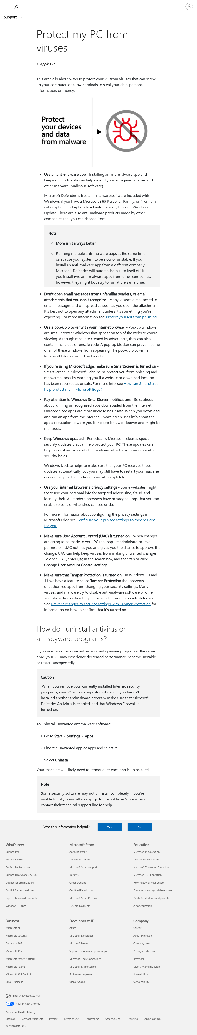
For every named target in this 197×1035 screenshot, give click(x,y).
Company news (142, 943)
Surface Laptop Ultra (18, 867)
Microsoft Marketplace (82, 966)
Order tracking (77, 882)
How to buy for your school (148, 882)
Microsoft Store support (83, 867)
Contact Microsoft (32, 1019)
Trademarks (92, 1019)
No (139, 826)
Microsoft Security (16, 935)
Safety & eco (112, 1019)
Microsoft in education (146, 852)
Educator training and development (153, 890)
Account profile (78, 852)
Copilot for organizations (20, 882)
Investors (138, 959)
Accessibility (140, 974)
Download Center (79, 859)
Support (11, 16)
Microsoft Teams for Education (151, 867)
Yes (110, 826)
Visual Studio (77, 982)
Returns (74, 875)
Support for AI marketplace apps (88, 951)
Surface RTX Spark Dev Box (21, 875)
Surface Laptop (14, 859)
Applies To (47, 63)
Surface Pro (12, 852)
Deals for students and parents (151, 898)
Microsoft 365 (14, 951)
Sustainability (141, 982)
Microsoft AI (13, 928)
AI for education (142, 905)
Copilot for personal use (20, 890)
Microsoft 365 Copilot (18, 974)
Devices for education (146, 859)
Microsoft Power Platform (20, 959)
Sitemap (10, 1019)
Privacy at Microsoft (144, 951)
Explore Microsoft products (21, 898)
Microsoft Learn (78, 943)
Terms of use (71, 1019)
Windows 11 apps (16, 905)
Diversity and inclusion (146, 966)
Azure (72, 928)
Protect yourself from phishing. (131, 316)
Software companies (81, 974)
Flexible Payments (79, 905)
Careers (137, 928)
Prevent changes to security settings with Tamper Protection (101, 603)
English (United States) (26, 995)
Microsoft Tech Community (85, 959)
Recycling (132, 1019)
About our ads (152, 1019)
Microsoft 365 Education (147, 875)
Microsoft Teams (15, 966)
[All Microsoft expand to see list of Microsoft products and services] (6, 6)
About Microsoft (142, 935)
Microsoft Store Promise (83, 898)
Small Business (14, 982)
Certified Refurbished (81, 890)
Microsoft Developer (81, 935)
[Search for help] (17, 6)
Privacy (53, 1019)
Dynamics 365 (14, 943)
